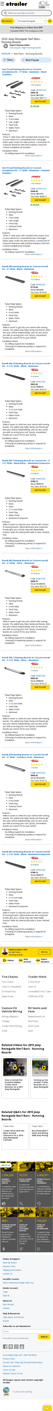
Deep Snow (7, 996)
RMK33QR (40, 381)
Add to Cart (40, 102)
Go (50, 21)
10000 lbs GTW (35, 996)
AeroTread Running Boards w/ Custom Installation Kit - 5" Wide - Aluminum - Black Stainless (24, 72)
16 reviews (35, 279)
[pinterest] (10, 1346)
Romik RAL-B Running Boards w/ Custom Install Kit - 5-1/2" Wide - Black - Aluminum (26, 364)
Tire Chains (10, 977)
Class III (32, 986)
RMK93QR (40, 478)
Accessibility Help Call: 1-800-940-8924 (19, 1355)
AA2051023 (41, 188)
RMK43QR (40, 870)
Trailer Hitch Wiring (12, 1026)
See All (44, 952)
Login (5, 1291)
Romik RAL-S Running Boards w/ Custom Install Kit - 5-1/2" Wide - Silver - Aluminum (26, 658)
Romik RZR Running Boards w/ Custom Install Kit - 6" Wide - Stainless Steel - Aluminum (25, 755)
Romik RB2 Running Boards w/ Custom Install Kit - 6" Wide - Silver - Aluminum (25, 561)
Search (6, 1321)
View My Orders (10, 1262)
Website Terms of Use (13, 1373)
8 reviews (35, 864)
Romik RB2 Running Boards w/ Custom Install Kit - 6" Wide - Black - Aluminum (25, 267)
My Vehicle (7, 21)
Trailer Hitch (37, 977)
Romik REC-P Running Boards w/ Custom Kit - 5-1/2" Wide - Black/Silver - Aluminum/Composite (26, 461)
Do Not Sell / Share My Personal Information (22, 1362)
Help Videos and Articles (13, 1317)
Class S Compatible (11, 986)
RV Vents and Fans (37, 1009)
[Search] (6, 13)
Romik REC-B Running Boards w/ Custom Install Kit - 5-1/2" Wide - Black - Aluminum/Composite (26, 853)
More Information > (36, 156)
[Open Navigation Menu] (3, 3)
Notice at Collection (11, 1366)
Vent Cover (33, 1026)
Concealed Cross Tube (39, 991)
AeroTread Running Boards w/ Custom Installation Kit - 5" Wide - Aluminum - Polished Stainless (26, 170)
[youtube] (22, 1346)
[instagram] (16, 1346)
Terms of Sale (9, 1369)
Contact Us (8, 1273)
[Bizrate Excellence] (6, 1392)
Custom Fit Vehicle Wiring (12, 1009)
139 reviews (36, 85)
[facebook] (5, 1346)
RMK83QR (40, 284)
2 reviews (35, 473)
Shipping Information (12, 1270)
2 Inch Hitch (34, 981)
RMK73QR (40, 578)
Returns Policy (9, 1266)
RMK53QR (40, 675)
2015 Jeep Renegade (26, 21)
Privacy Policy (9, 1358)
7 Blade (5, 1021)
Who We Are (8, 1304)
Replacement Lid (36, 1016)
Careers (6, 1308)
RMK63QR (40, 772)
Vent (30, 1030)
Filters (10, 60)
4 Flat (4, 1030)
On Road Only (9, 991)
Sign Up (6, 1295)
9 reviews (35, 376)
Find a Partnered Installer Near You (18, 1282)
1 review (34, 670)
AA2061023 (41, 90)
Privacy (5, 1338)
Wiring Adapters (10, 1016)
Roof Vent (33, 1021)
